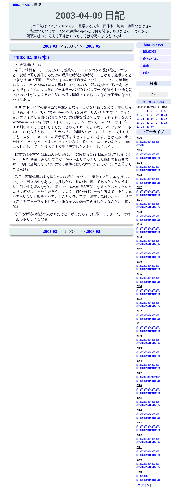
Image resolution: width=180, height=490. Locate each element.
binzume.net (22, 5)
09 (146, 158)
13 (138, 118)
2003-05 (93, 46)
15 (148, 118)
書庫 (146, 66)
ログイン (143, 485)
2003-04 (154, 101)
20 (138, 122)
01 (138, 142)
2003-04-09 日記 (90, 15)
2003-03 (50, 46)
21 (142, 122)
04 (150, 142)
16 (152, 118)
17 (157, 118)
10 (157, 114)
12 (165, 114)
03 (144, 101)
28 (142, 126)
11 (162, 114)
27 (138, 126)
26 (165, 122)
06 (158, 142)
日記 (146, 73)
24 (157, 122)
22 (148, 122)
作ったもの (150, 58)
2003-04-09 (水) (31, 57)
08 (142, 145)
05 (162, 101)
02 (142, 142)
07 (138, 145)
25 (162, 122)
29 (148, 126)
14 (142, 118)
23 (152, 122)
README (149, 51)
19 (165, 118)
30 (152, 126)
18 (162, 118)
